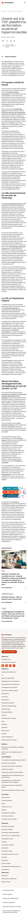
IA (2, 675)
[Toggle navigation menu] (24, 3)
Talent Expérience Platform (11, 424)
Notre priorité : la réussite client (11, 836)
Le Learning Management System (12, 204)
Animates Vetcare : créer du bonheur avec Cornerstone (13, 593)
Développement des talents (9, 687)
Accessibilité (5, 869)
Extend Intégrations (7, 737)
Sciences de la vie (7, 807)
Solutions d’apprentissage (9, 706)
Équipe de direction (7, 829)
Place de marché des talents (10, 690)
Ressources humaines (8, 703)
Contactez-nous (6, 659)
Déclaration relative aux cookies (11, 906)
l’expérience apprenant (11, 308)
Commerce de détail (7, 816)
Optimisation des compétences (10, 684)
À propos (4, 842)
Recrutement (5, 693)
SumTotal (4, 724)
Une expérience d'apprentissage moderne (13, 760)
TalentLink (4, 727)
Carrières (4, 857)
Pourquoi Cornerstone (8, 826)
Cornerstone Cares (7, 851)
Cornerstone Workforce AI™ (9, 672)
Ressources (4, 11)
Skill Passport (5, 730)
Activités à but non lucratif (9, 819)
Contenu (4, 715)
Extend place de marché (8, 740)
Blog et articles (6, 882)
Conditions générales (8, 902)
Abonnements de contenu (9, 718)
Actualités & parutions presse (10, 854)
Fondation (4, 848)
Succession (5, 697)
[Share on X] (14, 41)
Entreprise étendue (7, 712)
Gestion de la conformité (9, 763)
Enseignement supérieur (8, 813)
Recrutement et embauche (15, 11)
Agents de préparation (8, 678)
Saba (3, 721)
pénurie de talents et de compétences (13, 112)
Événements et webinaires (9, 879)
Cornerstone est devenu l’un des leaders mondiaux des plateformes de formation (14, 396)
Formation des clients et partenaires (12, 766)
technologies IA (6, 474)
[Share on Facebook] (7, 41)
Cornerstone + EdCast (8, 845)
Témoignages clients (7, 839)
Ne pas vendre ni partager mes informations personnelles (11, 911)
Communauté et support (9, 662)
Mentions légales (7, 894)
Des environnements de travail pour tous (13, 790)
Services (4, 734)
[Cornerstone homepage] (14, 635)
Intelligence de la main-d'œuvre (10, 681)
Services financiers (7, 800)
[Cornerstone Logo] (8, 3)
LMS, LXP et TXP (14, 189)
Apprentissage (6, 709)
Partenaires (5, 860)
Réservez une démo (9, 652)
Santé (3, 804)
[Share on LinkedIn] (11, 41)
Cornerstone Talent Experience (10, 832)
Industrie (4, 810)
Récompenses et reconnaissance (11, 866)
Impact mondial (6, 863)
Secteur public (6, 797)
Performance (5, 700)
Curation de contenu (7, 769)
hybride (12, 123)
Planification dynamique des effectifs (12, 772)
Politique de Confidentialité (10, 898)
